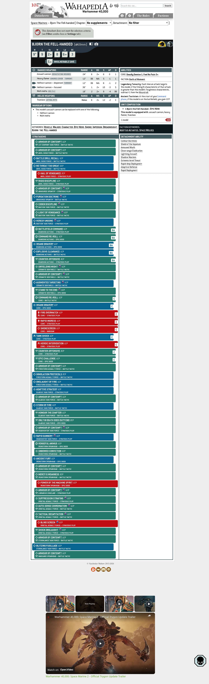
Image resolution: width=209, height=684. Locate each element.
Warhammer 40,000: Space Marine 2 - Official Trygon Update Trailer (95, 617)
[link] (50, 617)
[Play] (119, 604)
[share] (149, 615)
